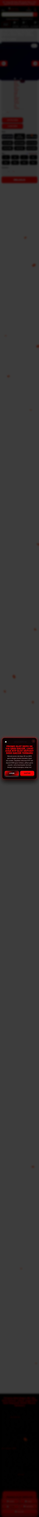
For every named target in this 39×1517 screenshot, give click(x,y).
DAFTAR (27, 773)
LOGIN (11, 773)
